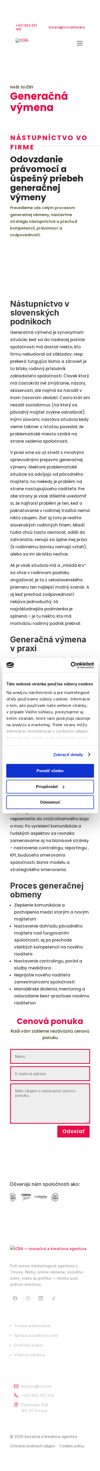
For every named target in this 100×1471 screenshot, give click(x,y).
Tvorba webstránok (32, 1325)
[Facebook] (15, 1298)
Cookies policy (71, 1446)
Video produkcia (29, 1354)
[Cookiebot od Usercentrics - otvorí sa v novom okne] (71, 665)
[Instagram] (28, 1298)
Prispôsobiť (47, 786)
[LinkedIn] (41, 1298)
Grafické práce (28, 1345)
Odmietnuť (50, 802)
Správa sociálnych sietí (36, 1335)
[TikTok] (54, 1298)
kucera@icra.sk (61, 27)
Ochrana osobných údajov (32, 1446)
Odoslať (73, 1131)
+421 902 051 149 (26, 27)
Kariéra (79, 27)
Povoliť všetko (50, 770)
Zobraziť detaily (68, 754)
